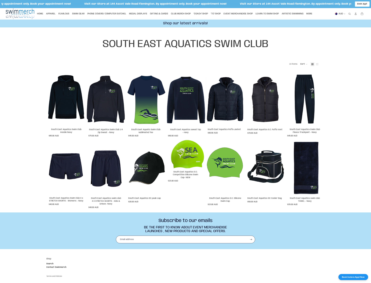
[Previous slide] (130, 99)
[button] (304, 64)
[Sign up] (251, 239)
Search (49, 264)
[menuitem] (309, 14)
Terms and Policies (54, 276)
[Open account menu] (355, 14)
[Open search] (349, 14)
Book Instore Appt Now (353, 277)
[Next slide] (161, 99)
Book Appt (362, 4)
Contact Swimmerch (56, 267)
